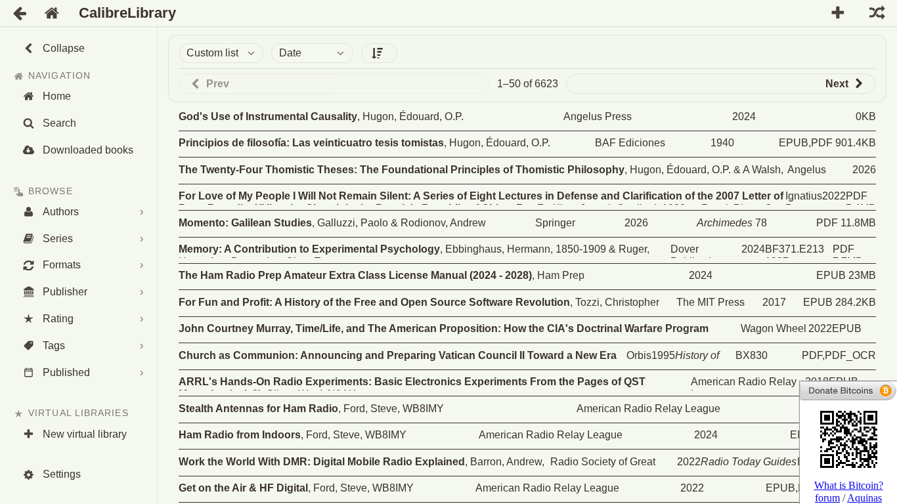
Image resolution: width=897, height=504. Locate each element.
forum (827, 497)
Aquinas (864, 497)
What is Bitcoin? (848, 485)
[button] (379, 53)
